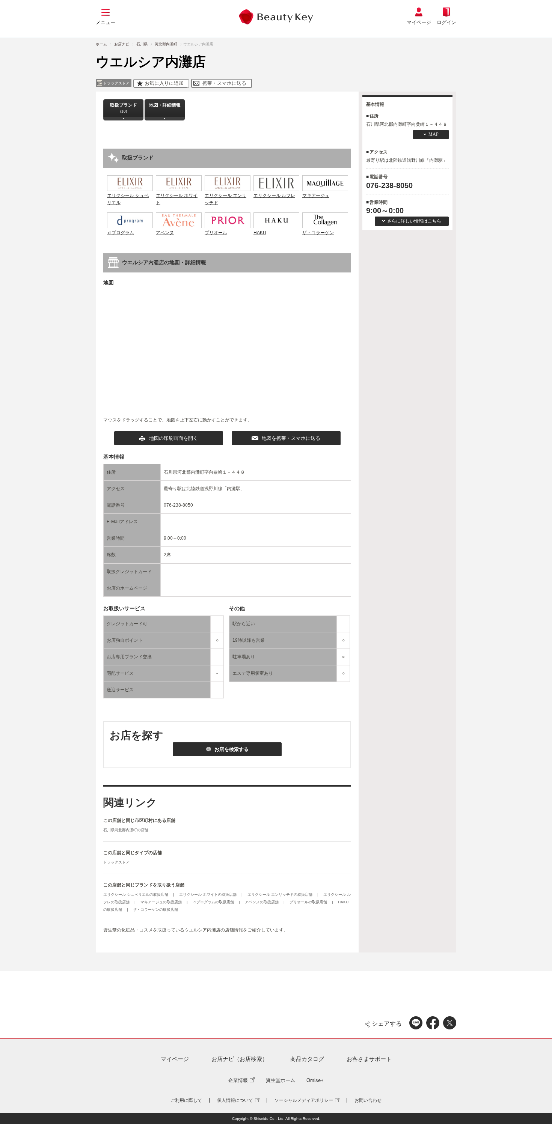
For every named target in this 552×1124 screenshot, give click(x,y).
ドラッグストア (116, 862)
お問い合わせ (368, 1100)
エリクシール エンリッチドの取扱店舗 (280, 894)
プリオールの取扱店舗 (309, 902)
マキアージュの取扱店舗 (161, 902)
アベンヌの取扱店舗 (262, 902)
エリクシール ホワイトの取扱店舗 (208, 894)
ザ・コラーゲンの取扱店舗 (155, 909)
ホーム (101, 44)
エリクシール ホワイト (177, 199)
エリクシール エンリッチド (225, 199)
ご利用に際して (186, 1100)
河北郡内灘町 (166, 44)
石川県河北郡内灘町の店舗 (125, 830)
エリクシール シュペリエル (128, 199)
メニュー (105, 22)
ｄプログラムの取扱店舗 (214, 902)
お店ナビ (121, 44)
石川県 (142, 44)
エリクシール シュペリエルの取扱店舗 (136, 894)
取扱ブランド (123, 107)
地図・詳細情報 (165, 105)
